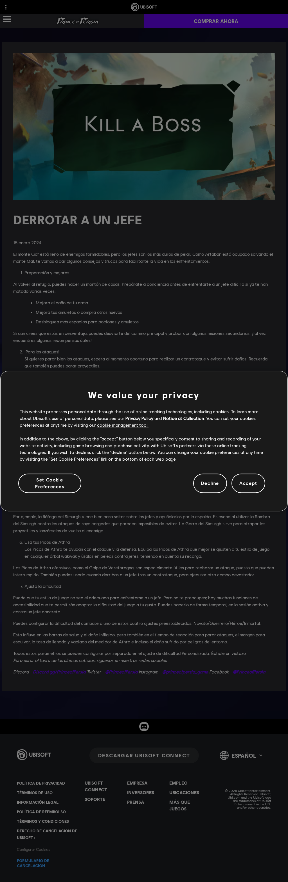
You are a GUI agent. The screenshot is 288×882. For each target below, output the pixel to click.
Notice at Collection (183, 418)
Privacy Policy (139, 418)
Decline (210, 483)
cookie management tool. (122, 425)
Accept (248, 483)
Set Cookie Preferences (49, 483)
